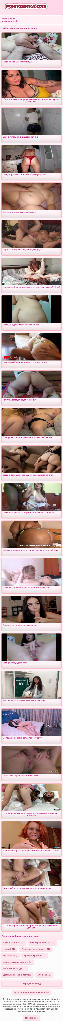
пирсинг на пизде (14, 968)
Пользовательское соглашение (31, 992)
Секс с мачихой (13, 942)
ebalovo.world (8, 18)
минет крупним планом (17, 962)
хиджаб (9, 949)
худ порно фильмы (42, 942)
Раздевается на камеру (36, 949)
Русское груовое (34, 955)
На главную (31, 1018)
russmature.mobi (10, 21)
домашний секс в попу (17, 975)
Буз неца (44, 975)
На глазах (10, 955)
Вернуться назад (31, 983)
